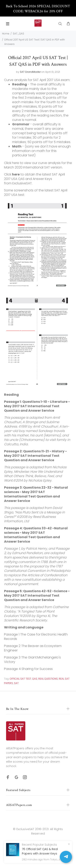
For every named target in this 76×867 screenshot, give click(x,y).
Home (5, 33)
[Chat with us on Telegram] (66, 857)
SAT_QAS (18, 33)
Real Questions (48, 678)
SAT (16, 683)
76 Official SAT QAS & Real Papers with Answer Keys (40, 851)
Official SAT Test (20, 678)
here (15, 163)
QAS (34, 678)
